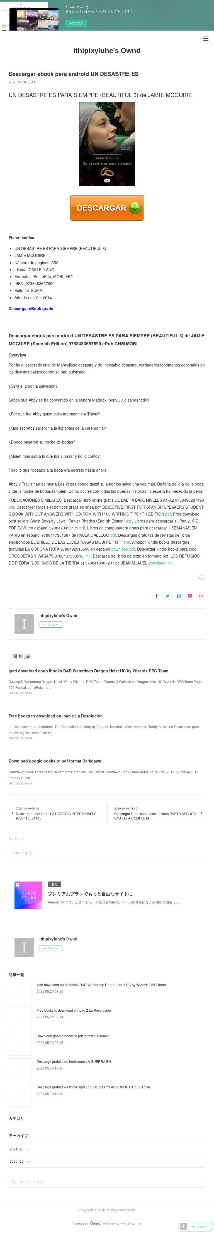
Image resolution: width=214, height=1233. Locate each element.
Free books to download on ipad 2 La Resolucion (56, 716)
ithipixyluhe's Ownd (107, 50)
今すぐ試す (76, 23)
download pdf (123, 549)
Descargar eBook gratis (31, 308)
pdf (11, 507)
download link (160, 563)
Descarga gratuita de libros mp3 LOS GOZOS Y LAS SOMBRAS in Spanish (93, 1087)
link (127, 542)
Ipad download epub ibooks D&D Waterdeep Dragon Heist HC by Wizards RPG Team (88, 671)
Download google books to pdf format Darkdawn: (56, 761)
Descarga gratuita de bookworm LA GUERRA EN (74, 1061)
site (129, 521)
